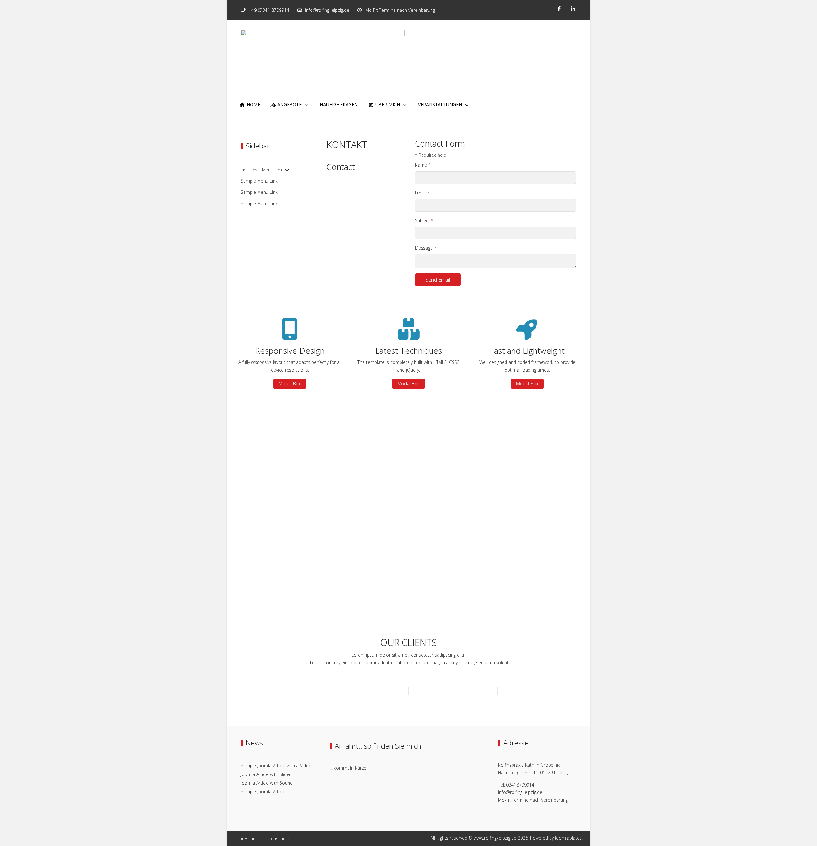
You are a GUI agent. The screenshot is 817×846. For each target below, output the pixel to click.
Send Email (437, 279)
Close (316, 480)
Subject (424, 220)
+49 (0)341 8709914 (269, 10)
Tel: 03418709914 (516, 785)
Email (422, 193)
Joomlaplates (568, 838)
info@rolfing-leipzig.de (327, 10)
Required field (430, 155)
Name (423, 165)
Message (425, 248)
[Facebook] (559, 8)
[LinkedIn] (573, 8)
